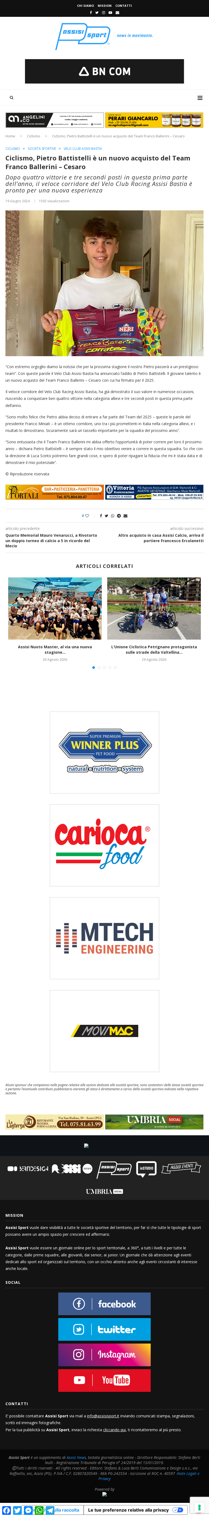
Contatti (123, 6)
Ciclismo (33, 136)
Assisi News (76, 1457)
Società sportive (42, 149)
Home (10, 136)
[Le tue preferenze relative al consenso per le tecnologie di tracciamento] (199, 1507)
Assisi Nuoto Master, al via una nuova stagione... (55, 649)
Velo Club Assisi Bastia (83, 149)
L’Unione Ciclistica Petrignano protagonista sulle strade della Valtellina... (154, 649)
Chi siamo (85, 6)
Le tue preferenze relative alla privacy (128, 1510)
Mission (105, 6)
